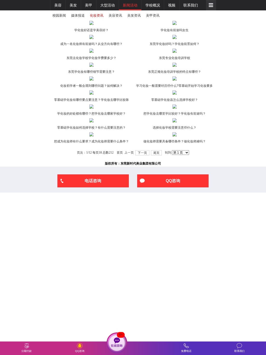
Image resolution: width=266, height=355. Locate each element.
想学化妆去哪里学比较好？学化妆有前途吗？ (174, 113)
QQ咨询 (173, 181)
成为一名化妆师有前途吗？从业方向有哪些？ (91, 44)
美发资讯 (134, 15)
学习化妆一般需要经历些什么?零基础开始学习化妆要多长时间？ (174, 86)
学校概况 (152, 5)
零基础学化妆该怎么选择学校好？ (174, 100)
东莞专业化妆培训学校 (174, 58)
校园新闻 (59, 15)
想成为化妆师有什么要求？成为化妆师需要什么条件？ (91, 141)
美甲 (88, 5)
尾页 (156, 153)
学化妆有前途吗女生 (175, 30)
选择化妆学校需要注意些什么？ (174, 127)
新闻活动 (130, 5)
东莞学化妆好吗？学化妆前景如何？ (175, 44)
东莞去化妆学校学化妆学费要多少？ (91, 58)
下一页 (142, 153)
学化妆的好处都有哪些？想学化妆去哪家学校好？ (91, 113)
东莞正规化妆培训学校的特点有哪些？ (174, 72)
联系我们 (190, 5)
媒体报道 (78, 15)
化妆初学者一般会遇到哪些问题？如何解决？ (91, 86)
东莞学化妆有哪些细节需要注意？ (91, 72)
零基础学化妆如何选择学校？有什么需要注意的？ (91, 127)
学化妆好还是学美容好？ (91, 30)
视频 (171, 5)
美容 (58, 5)
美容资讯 (115, 15)
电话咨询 (93, 181)
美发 (73, 5)
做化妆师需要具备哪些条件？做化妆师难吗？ (174, 141)
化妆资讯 (96, 15)
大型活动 (107, 5)
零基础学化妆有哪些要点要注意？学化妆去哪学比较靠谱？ (91, 100)
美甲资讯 (152, 15)
